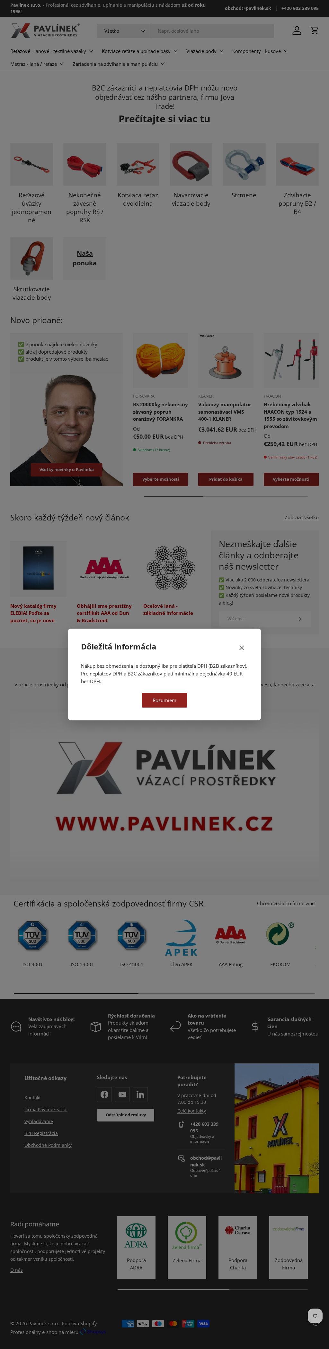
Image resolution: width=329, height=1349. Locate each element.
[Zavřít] (241, 648)
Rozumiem (164, 700)
